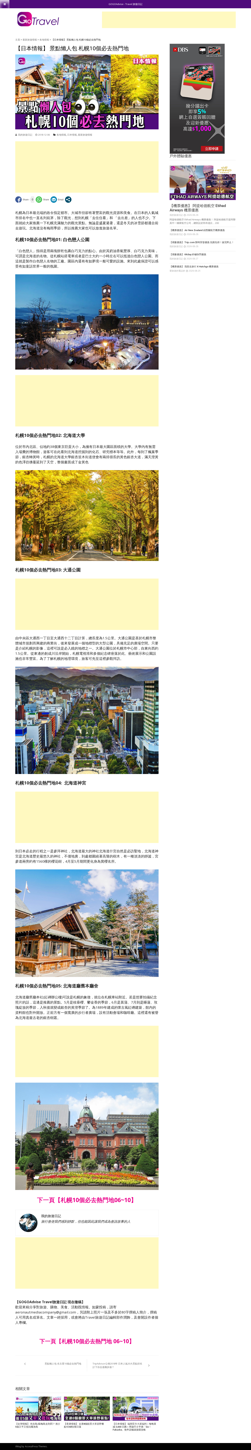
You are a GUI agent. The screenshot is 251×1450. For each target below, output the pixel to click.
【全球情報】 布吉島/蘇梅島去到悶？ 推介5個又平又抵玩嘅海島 (37, 1425)
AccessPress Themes (36, 1446)
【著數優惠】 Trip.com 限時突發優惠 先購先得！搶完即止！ (202, 242)
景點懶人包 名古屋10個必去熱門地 (63, 1363)
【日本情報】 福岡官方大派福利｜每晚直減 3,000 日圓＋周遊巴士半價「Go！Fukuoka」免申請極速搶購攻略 (134, 1426)
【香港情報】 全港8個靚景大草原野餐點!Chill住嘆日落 (84, 1425)
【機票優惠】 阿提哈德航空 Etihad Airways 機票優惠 (198, 207)
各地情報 (44, 39)
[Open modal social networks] (68, 199)
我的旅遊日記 (25, 134)
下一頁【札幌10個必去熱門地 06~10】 (87, 1341)
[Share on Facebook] (22, 199)
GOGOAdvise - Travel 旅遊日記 (125, 4)
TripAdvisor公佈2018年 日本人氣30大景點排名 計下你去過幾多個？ (117, 1365)
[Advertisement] (169, 20)
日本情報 (72, 134)
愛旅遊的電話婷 (177, 270)
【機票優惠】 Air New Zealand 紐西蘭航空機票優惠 (197, 230)
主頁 (17, 39)
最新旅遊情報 (30, 39)
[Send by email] (57, 199)
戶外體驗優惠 (181, 156)
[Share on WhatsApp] (42, 199)
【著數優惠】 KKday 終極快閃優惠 (188, 254)
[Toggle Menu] (4, 4)
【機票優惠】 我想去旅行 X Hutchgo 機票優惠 (194, 266)
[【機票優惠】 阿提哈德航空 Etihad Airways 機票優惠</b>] (203, 183)
